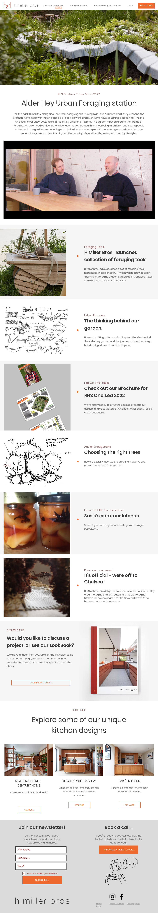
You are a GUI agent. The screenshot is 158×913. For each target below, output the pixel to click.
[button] (99, 905)
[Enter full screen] (150, 214)
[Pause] (8, 214)
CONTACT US (16, 630)
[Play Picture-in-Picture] (145, 214)
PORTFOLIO (78, 710)
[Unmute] (13, 214)
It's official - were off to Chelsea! (110, 578)
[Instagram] (112, 897)
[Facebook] (121, 897)
